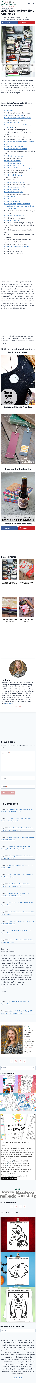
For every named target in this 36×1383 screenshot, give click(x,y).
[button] (32, 28)
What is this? (13, 208)
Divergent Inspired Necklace (18, 407)
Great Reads (9, 8)
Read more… (9, 703)
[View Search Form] (29, 3)
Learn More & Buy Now (9, 1178)
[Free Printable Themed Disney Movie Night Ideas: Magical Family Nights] (9, 1102)
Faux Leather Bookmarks (18, 469)
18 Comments (27, 19)
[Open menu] (33, 3)
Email (4, 787)
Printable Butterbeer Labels (18, 523)
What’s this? (20, 115)
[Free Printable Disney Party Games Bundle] (27, 1102)
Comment (6, 753)
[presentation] (18, 1234)
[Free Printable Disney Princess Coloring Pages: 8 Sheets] (27, 1084)
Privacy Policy (18, 1378)
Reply (4, 991)
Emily (4, 17)
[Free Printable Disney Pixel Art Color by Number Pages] (9, 1084)
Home (3, 8)
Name (4, 778)
